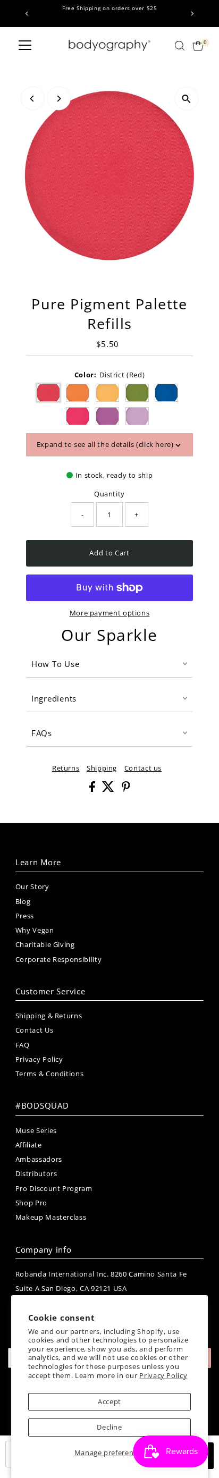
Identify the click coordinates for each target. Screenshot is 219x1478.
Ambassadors (38, 1159)
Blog (23, 901)
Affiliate (28, 1145)
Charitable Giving (45, 944)
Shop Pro (31, 1202)
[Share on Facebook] (93, 789)
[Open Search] (179, 45)
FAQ (22, 1045)
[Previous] (27, 14)
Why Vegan (34, 930)
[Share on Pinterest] (126, 789)
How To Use (55, 663)
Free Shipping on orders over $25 (109, 8)
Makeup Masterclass (50, 1217)
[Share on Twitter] (109, 789)
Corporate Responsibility (58, 959)
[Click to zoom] (186, 99)
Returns (65, 768)
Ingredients (54, 698)
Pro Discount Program (53, 1188)
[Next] (192, 14)
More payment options (110, 613)
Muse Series (36, 1130)
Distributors (36, 1173)
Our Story (32, 886)
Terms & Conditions (49, 1073)
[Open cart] (198, 45)
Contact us (143, 768)
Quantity (109, 494)
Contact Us (34, 1030)
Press (24, 915)
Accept (109, 1401)
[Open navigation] (25, 45)
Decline (109, 1427)
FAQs (41, 733)
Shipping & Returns (48, 1015)
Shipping (102, 768)
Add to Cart (109, 553)
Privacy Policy (163, 1375)
